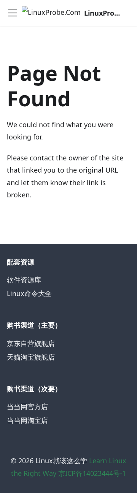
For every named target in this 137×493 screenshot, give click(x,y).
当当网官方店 (27, 406)
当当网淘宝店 (27, 420)
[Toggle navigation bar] (12, 13)
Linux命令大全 (29, 293)
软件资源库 (24, 279)
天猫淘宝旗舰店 (31, 357)
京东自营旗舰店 (31, 343)
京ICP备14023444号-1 (92, 473)
